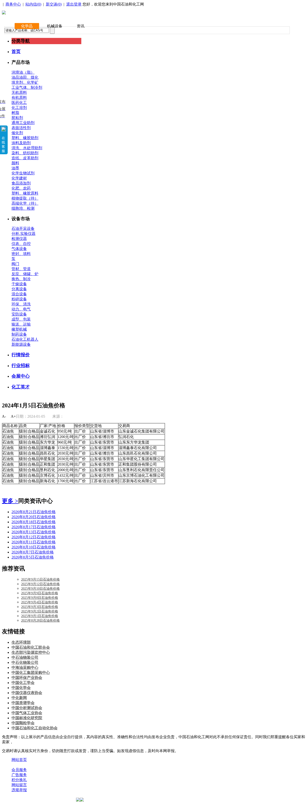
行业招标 (21, 365)
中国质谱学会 (23, 703)
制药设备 (19, 334)
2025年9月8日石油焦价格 (39, 598)
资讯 (80, 26)
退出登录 (74, 4)
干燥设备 (19, 284)
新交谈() (54, 4)
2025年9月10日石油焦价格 (40, 588)
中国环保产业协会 (27, 678)
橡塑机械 (19, 329)
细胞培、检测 (23, 208)
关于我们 (19, 765)
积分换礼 (19, 780)
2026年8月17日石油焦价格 (34, 527)
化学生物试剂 (23, 173)
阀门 (15, 264)
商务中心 (13, 4)
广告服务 (19, 775)
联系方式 (39, 765)
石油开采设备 (23, 228)
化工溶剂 (19, 108)
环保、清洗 (21, 304)
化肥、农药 (21, 188)
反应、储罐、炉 (25, 274)
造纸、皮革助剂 (25, 158)
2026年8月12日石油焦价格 (34, 537)
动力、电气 (21, 309)
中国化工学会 (23, 683)
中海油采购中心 (25, 667)
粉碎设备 (19, 299)
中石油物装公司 (25, 657)
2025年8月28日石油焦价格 (40, 620)
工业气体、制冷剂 (27, 87)
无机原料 (19, 92)
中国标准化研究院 (27, 718)
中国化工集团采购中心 (31, 673)
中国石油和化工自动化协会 (35, 728)
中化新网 (19, 698)
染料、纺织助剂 (25, 153)
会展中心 (21, 376)
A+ (13, 416)
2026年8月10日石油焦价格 (34, 547)
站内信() (33, 4)
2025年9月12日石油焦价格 (40, 584)
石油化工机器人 (25, 339)
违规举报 (19, 790)
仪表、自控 (21, 244)
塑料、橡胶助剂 (25, 138)
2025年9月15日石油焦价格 (40, 579)
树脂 (15, 113)
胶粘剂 (17, 118)
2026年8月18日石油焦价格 (34, 522)
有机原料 (19, 97)
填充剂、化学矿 (25, 82)
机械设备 (54, 26)
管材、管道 (21, 269)
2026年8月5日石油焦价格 (33, 557)
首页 (16, 51)
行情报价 (21, 354)
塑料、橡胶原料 (25, 193)
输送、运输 (21, 324)
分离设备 (19, 289)
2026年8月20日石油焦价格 (34, 517)
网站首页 (19, 760)
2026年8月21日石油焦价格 (34, 512)
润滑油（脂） (23, 72)
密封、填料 (21, 254)
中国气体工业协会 (27, 713)
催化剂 (17, 133)
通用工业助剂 (23, 123)
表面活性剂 (21, 128)
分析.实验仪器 (23, 234)
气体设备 (19, 249)
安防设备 (19, 314)
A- (4, 416)
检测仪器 (19, 239)
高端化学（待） (25, 203)
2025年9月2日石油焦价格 (39, 611)
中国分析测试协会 (27, 708)
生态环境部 (21, 642)
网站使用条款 (62, 765)
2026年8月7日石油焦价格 (33, 552)
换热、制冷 (21, 279)
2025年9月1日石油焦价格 (39, 616)
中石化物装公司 (25, 662)
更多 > (10, 501)
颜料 (15, 163)
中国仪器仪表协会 (27, 693)
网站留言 (19, 785)
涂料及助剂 (21, 143)
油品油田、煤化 (25, 77)
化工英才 (21, 386)
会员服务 (19, 770)
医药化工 (19, 103)
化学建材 (19, 178)
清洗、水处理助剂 (27, 148)
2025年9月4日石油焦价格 (39, 602)
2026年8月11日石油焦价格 (34, 542)
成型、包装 (21, 319)
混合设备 (19, 294)
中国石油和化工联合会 (31, 647)
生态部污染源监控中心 (31, 652)
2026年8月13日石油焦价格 (34, 532)
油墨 (15, 168)
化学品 (26, 26)
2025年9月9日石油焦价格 (39, 593)
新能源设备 (21, 344)
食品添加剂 (21, 183)
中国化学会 (21, 688)
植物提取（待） (25, 198)
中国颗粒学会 (23, 723)
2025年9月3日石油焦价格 (39, 607)
